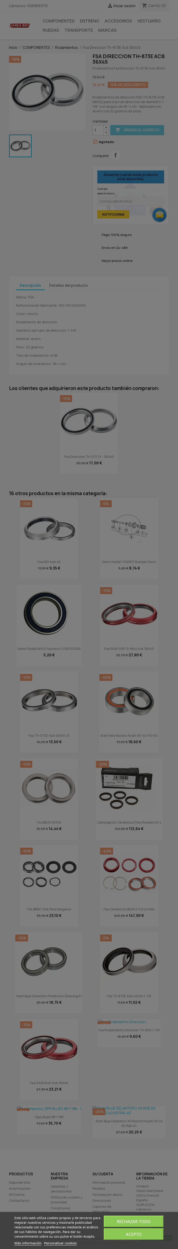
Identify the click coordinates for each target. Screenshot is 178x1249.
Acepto (134, 1234)
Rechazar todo (134, 1221)
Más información (27, 1243)
